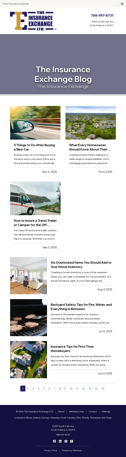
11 (77, 388)
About (61, 411)
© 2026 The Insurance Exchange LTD (34, 411)
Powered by (72, 450)
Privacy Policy (50, 450)
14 (96, 388)
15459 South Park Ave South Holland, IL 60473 (63, 428)
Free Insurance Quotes (15, 3)
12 (83, 388)
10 (71, 388)
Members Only (76, 411)
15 (102, 388)
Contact (93, 411)
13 (90, 388)
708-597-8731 (63, 434)
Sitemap (106, 411)
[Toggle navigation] (122, 3)
